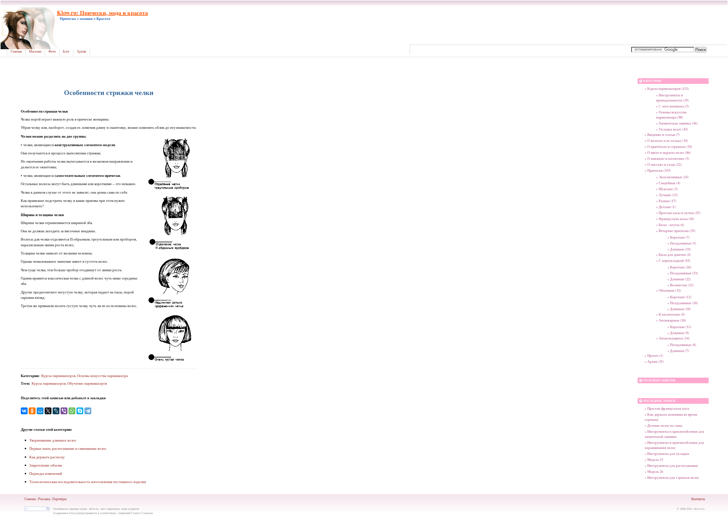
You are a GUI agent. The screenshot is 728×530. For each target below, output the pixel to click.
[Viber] (64, 410)
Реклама (44, 498)
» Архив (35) (654, 361)
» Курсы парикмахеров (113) (667, 88)
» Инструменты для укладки (667, 453)
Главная (16, 51)
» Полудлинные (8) (681, 344)
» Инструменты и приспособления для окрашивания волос (674, 445)
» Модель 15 (654, 459)
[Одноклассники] (32, 410)
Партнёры (59, 498)
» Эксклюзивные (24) (672, 177)
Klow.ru (699, 509)
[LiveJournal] (56, 410)
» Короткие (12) (679, 297)
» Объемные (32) (668, 290)
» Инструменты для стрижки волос (672, 477)
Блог (66, 51)
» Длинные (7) (678, 350)
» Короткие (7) (678, 237)
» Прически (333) (658, 170)
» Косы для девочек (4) (673, 254)
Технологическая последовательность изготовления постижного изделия (87, 481)
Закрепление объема (45, 465)
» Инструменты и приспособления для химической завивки (674, 434)
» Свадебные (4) (668, 183)
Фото (52, 51)
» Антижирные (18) (671, 320)
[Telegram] (87, 410)
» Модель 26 (654, 471)
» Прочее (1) (654, 355)
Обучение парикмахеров (87, 383)
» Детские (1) (666, 206)
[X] (48, 410)
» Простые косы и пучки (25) (678, 212)
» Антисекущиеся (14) (673, 338)
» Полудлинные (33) (682, 273)
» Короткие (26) (679, 267)
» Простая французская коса (667, 408)
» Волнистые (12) (680, 285)
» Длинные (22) (679, 279)
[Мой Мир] (40, 410)
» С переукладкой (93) (673, 260)
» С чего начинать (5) (672, 106)
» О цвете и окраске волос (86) (668, 152)
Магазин (35, 51)
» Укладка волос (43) (672, 129)
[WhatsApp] (72, 410)
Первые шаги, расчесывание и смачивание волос (68, 448)
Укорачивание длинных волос (52, 440)
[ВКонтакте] (24, 410)
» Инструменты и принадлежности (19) (672, 98)
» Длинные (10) (679, 309)
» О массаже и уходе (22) (663, 164)
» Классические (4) (670, 314)
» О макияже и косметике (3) (667, 158)
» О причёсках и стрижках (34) (668, 146)
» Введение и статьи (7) (662, 134)
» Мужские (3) (667, 189)
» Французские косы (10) (675, 218)
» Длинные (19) (679, 249)
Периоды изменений (45, 473)
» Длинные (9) (678, 332)
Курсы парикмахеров (58, 375)
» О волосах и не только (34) (666, 140)
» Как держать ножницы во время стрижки (671, 417)
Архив (81, 51)
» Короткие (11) (679, 326)
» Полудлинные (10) (682, 303)
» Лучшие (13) (667, 194)
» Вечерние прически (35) (675, 230)
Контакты (698, 498)
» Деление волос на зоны (663, 425)
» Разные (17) (666, 200)
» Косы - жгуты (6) (670, 224)
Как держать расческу (47, 456)
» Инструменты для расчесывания (671, 465)
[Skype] (79, 410)
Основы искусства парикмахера (102, 375)
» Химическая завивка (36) (677, 123)
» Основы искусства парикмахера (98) (671, 115)
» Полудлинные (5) (681, 243)
